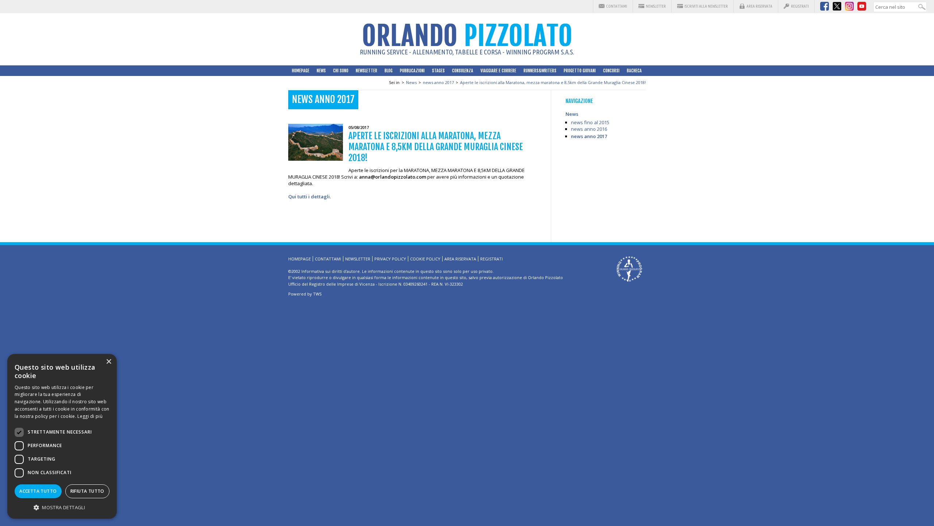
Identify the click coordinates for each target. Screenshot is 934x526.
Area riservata (759, 6)
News (321, 70)
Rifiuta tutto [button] (87, 491)
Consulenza (462, 70)
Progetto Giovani (580, 70)
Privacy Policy (390, 259)
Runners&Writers (540, 70)
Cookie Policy (425, 259)
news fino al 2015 (590, 122)
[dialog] (62, 436)
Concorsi (611, 70)
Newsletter (656, 6)
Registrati (800, 6)
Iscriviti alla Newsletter (706, 6)
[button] (62, 507)
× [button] (108, 362)
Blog (389, 70)
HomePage (300, 70)
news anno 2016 (589, 129)
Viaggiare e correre (498, 70)
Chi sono (340, 70)
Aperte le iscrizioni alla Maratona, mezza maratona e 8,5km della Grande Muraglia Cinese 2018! (553, 82)
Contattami (616, 6)
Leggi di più (90, 416)
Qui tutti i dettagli (309, 196)
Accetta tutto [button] (38, 491)
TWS (317, 294)
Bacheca (634, 70)
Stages (438, 70)
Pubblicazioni (412, 70)
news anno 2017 (438, 82)
